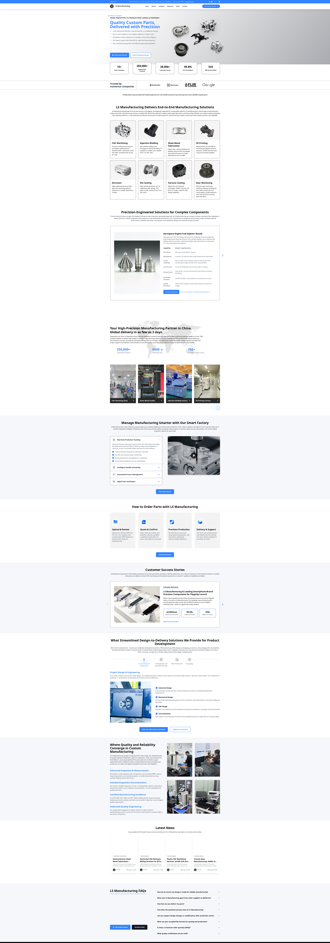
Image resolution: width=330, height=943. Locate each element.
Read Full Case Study (170, 622)
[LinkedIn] (208, 2)
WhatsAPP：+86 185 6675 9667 (173, 2)
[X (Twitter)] (212, 2)
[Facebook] (217, 2)
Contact (184, 6)
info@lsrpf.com (187, 2)
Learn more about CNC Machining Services (194, 293)
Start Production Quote (141, 56)
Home (147, 6)
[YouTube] (210, 2)
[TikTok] (206, 2)
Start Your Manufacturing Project (153, 730)
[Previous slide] (107, 256)
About (178, 6)
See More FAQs (140, 928)
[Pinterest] (215, 2)
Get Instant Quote (120, 56)
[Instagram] (219, 2)
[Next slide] (222, 256)
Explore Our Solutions (180, 730)
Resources (170, 6)
